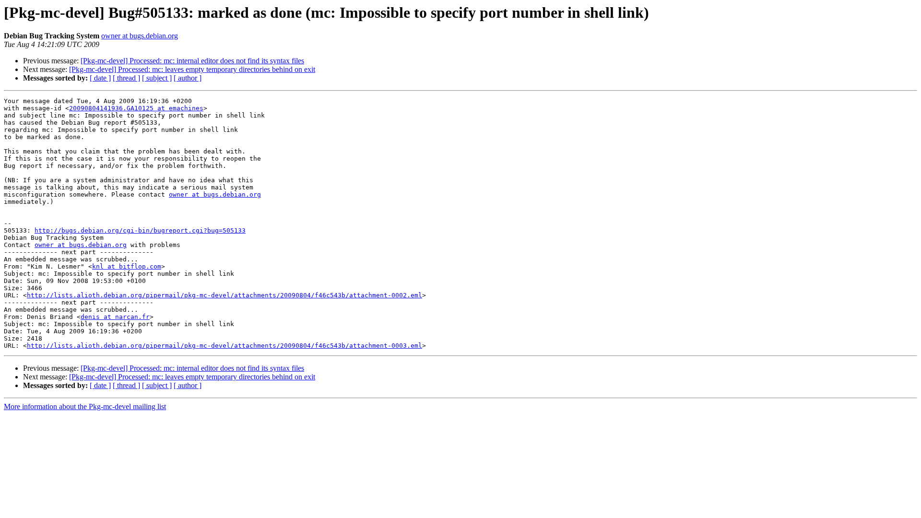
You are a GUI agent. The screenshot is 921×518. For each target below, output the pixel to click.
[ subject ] (157, 78)
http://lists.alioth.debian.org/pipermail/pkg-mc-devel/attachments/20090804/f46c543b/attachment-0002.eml (224, 295)
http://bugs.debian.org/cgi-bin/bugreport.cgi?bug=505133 (140, 230)
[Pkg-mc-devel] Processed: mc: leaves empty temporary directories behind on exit (192, 69)
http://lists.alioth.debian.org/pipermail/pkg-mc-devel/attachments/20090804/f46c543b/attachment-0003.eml (224, 345)
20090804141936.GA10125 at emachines (136, 108)
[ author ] (187, 78)
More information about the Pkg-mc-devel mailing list (85, 406)
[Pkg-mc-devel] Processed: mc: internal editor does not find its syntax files (192, 61)
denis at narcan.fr (115, 316)
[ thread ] (126, 78)
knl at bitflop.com (126, 266)
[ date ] (100, 78)
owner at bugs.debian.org (139, 36)
